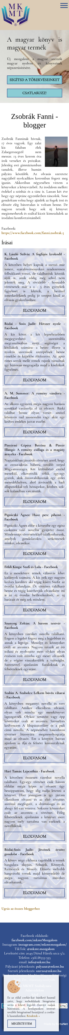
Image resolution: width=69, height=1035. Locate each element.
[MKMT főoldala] (16, 26)
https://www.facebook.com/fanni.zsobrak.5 (32, 233)
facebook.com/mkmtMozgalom (34, 940)
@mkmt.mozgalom (41, 949)
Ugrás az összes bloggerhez (20, 908)
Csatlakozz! (34, 93)
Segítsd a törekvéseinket (35, 80)
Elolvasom (34, 310)
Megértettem (21, 1023)
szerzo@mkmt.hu (48, 971)
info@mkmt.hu (39, 962)
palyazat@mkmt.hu (50, 966)
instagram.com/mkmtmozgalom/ (42, 944)
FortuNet (62, 1024)
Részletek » (33, 1016)
